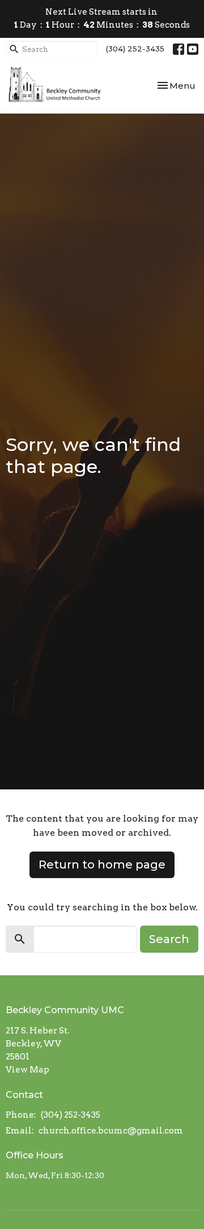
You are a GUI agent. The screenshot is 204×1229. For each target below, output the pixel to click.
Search (169, 939)
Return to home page (102, 864)
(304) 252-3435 (135, 48)
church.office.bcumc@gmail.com (111, 1131)
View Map (27, 1070)
